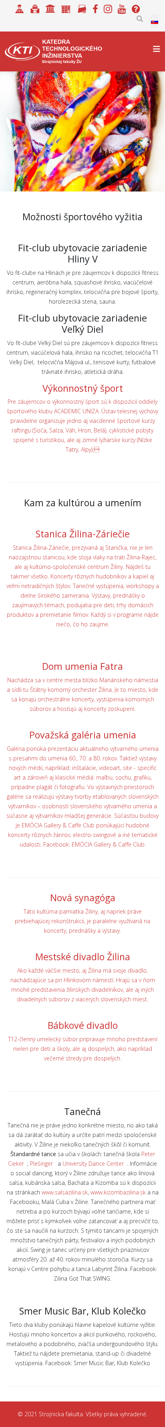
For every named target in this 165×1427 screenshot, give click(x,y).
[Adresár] (82, 8)
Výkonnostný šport (82, 388)
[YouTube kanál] (122, 8)
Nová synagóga (82, 897)
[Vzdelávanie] (19, 8)
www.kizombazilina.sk (118, 1192)
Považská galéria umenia (82, 734)
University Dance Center (93, 1163)
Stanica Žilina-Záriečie (83, 533)
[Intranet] (50, 8)
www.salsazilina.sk (65, 1192)
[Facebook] (95, 8)
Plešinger (42, 1163)
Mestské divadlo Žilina (82, 956)
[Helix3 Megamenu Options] (156, 49)
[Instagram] (109, 8)
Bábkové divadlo (83, 1025)
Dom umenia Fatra (82, 666)
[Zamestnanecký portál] (66, 8)
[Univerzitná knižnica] (35, 8)
